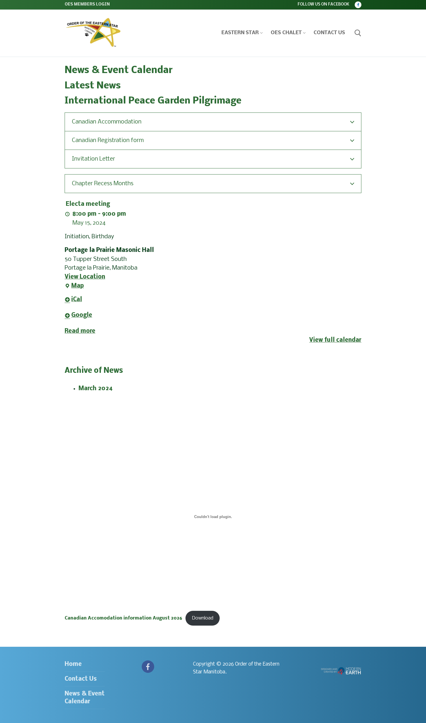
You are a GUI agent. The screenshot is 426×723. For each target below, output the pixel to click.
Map (74, 287)
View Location (85, 277)
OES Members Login (87, 4)
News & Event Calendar (85, 698)
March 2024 (96, 389)
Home (73, 664)
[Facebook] (358, 4)
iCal (76, 300)
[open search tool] (357, 33)
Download (202, 618)
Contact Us (81, 679)
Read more (80, 331)
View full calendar (335, 340)
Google (81, 315)
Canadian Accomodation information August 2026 (123, 618)
